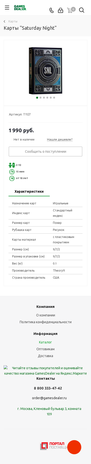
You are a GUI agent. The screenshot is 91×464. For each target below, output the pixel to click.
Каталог (45, 342)
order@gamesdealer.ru (49, 398)
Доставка (45, 356)
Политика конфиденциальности (46, 322)
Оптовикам (45, 349)
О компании (45, 315)
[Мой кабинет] (60, 10)
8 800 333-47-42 (48, 388)
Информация (45, 333)
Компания (45, 306)
